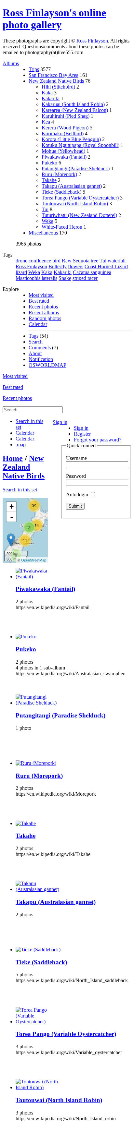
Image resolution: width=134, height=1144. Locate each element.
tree (94, 260)
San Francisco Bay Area (53, 75)
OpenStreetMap (33, 559)
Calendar (38, 324)
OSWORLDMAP (47, 365)
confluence (40, 260)
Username (76, 458)
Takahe (49, 180)
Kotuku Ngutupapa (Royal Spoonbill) (80, 145)
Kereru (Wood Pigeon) (65, 127)
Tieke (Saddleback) (61, 192)
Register (82, 434)
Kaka (47, 92)
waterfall (117, 260)
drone (21, 260)
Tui (45, 209)
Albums (11, 63)
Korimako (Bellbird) (63, 133)
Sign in (60, 422)
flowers (75, 266)
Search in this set (20, 489)
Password (76, 476)
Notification (41, 359)
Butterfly (57, 266)
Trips (34, 69)
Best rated (39, 301)
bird (56, 260)
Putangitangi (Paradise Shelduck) (76, 168)
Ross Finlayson (92, 40)
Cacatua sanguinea (92, 272)
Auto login (77, 494)
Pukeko (49, 162)
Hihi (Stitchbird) (58, 87)
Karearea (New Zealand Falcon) (75, 110)
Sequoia (81, 260)
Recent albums (44, 312)
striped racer (85, 278)
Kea (46, 122)
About (35, 353)
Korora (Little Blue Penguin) (71, 139)
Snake (65, 278)
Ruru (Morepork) (59, 174)
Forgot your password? (97, 439)
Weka (47, 221)
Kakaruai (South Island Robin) (73, 104)
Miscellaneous (43, 232)
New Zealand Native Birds (56, 81)
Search (36, 341)
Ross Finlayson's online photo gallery (54, 18)
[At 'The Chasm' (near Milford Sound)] (11, 540)
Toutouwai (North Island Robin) (75, 203)
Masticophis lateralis (36, 278)
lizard (21, 272)
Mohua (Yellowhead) (63, 151)
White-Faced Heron (62, 227)
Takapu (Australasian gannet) (72, 186)
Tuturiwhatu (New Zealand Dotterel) (79, 215)
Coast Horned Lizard (106, 266)
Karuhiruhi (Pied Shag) (65, 116)
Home (13, 458)
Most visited (41, 295)
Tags (33, 336)
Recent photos (43, 306)
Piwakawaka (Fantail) (64, 157)
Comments (40, 347)
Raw (67, 260)
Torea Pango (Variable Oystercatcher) (80, 197)
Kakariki (51, 98)
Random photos (45, 318)
